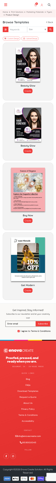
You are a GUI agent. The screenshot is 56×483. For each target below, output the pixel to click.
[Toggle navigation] (6, 5)
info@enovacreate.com (29, 436)
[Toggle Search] (49, 4)
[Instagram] (13, 456)
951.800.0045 (29, 442)
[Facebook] (6, 456)
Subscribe (43, 323)
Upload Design (31, 38)
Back (50, 22)
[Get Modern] (28, 259)
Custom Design (13, 38)
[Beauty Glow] (28, 65)
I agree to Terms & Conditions (36, 331)
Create (28, 91)
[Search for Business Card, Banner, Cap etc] (50, 29)
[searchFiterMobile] (5, 29)
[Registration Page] (42, 5)
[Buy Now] (28, 189)
